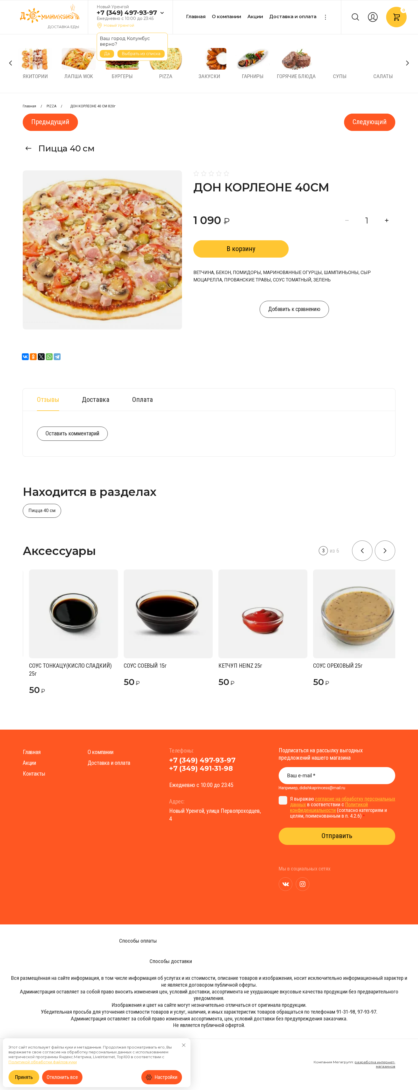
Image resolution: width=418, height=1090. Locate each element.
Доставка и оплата (292, 16)
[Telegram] (57, 356)
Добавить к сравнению (294, 309)
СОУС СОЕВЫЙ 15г (138, 665)
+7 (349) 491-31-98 (201, 768)
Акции (255, 16)
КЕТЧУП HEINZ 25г (234, 665)
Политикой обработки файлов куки (43, 1062)
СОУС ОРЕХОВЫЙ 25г (331, 665)
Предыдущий (50, 122)
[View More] (325, 17)
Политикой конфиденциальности (329, 807)
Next (407, 63)
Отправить (337, 836)
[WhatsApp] (49, 356)
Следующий (370, 122)
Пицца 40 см (66, 148)
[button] (162, 13)
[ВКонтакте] (25, 356)
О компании (226, 16)
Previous (10, 63)
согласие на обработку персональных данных (342, 801)
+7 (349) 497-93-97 (127, 12)
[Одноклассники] (33, 356)
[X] (41, 356)
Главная (196, 16)
